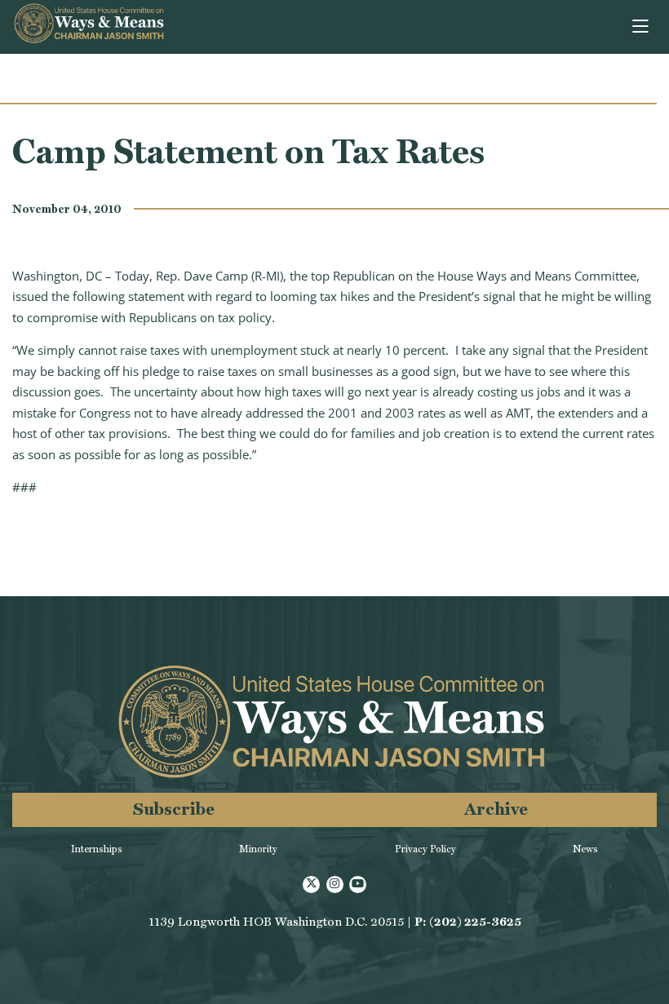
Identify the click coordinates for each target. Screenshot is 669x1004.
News (585, 849)
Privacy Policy (425, 849)
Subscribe (174, 808)
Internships (96, 849)
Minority (258, 849)
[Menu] (641, 27)
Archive (496, 808)
